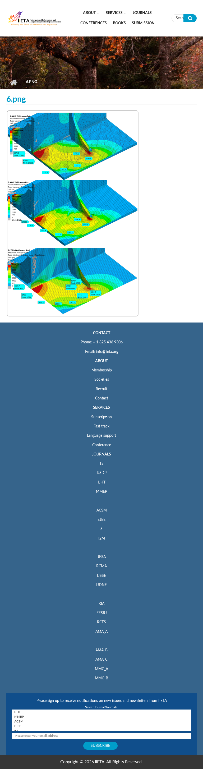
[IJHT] (101, 712)
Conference (101, 445)
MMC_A (101, 669)
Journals (142, 13)
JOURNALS (101, 454)
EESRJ (101, 613)
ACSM (101, 510)
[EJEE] (101, 726)
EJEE (101, 520)
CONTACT (101, 333)
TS (101, 464)
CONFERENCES (93, 23)
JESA (102, 557)
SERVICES (101, 407)
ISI (101, 529)
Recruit (101, 389)
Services (114, 13)
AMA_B (101, 650)
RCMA (101, 566)
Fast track (101, 426)
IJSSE (101, 576)
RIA (101, 604)
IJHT (101, 482)
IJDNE (101, 585)
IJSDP (102, 473)
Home (13, 82)
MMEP (101, 492)
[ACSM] (101, 721)
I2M (101, 538)
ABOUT (101, 361)
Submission (143, 23)
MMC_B (101, 678)
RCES (101, 622)
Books (119, 23)
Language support (101, 436)
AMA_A (101, 632)
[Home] (34, 18)
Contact (101, 398)
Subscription (101, 417)
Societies (101, 379)
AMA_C (101, 659)
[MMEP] (101, 716)
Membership (101, 370)
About (89, 13)
